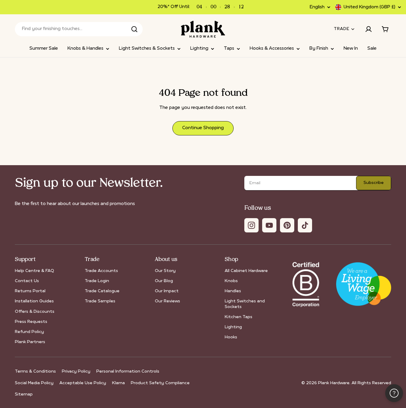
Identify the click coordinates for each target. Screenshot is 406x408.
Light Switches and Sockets (245, 304)
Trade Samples (100, 301)
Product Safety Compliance (160, 383)
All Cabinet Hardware (246, 271)
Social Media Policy (34, 383)
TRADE (342, 29)
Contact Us (27, 281)
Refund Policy (29, 332)
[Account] (368, 29)
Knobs (231, 281)
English (317, 7)
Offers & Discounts (34, 311)
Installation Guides (34, 301)
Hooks (231, 337)
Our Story (165, 271)
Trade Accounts (101, 271)
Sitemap (24, 394)
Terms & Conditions (35, 371)
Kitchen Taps (238, 317)
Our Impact (167, 291)
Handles (233, 291)
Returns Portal (30, 291)
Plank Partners (30, 342)
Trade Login (97, 281)
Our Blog (164, 281)
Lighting (233, 327)
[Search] (134, 29)
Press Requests (31, 322)
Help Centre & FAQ (34, 271)
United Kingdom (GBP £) (369, 7)
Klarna (118, 383)
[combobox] (79, 29)
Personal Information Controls (127, 371)
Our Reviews (167, 301)
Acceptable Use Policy (82, 383)
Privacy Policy (76, 371)
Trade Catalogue (102, 291)
